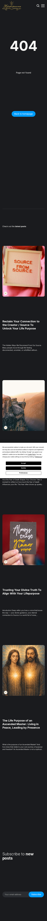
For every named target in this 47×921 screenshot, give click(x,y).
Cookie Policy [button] (32, 454)
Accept (23, 463)
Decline (23, 468)
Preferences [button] (38, 457)
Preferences (23, 473)
